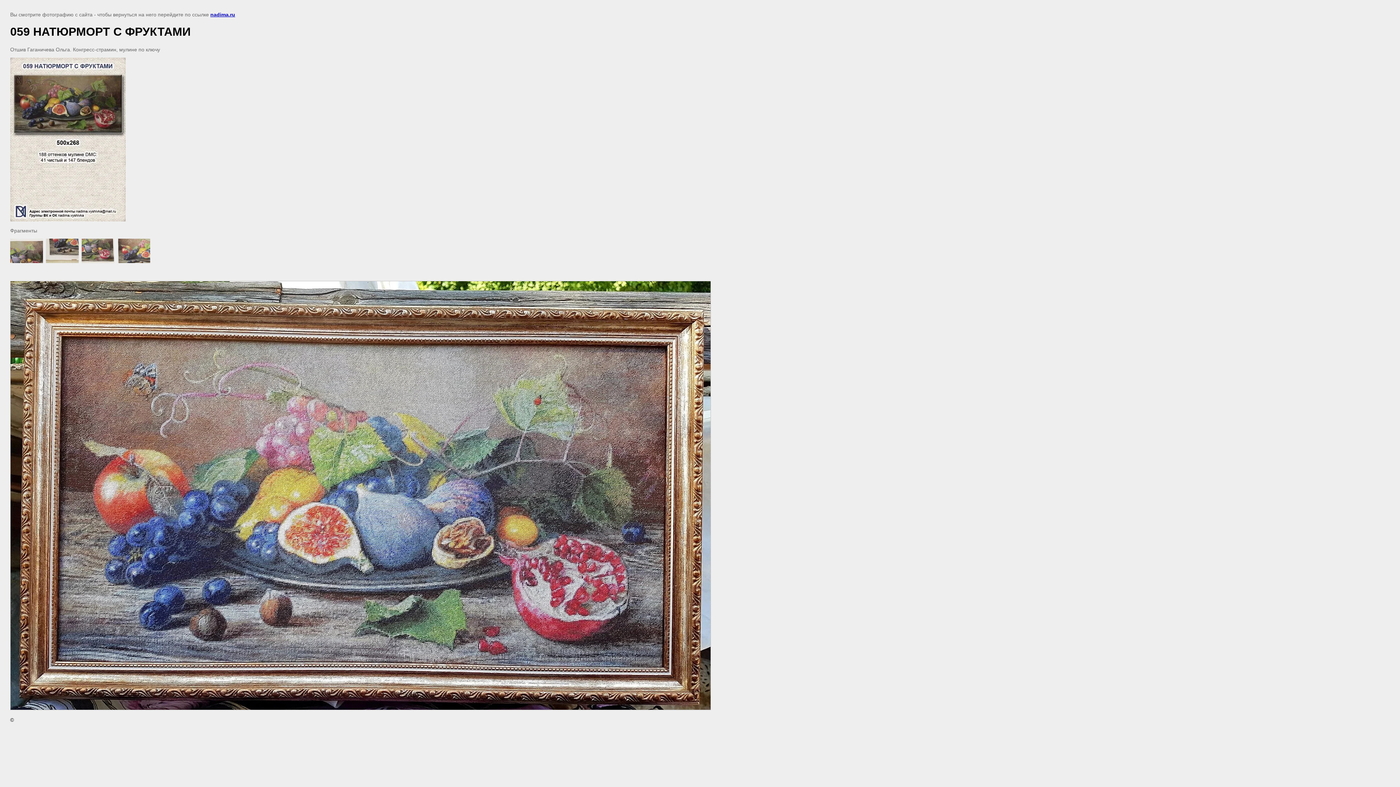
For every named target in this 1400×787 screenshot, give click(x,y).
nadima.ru (222, 14)
